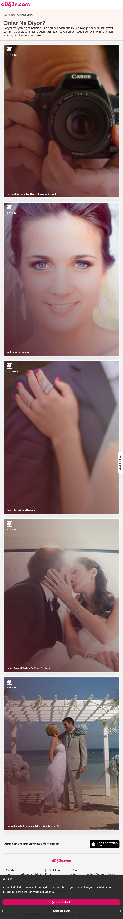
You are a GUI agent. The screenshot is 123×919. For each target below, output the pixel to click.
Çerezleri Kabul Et (61, 902)
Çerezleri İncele (61, 911)
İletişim (38, 874)
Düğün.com (9, 14)
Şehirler (100, 874)
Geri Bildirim (120, 462)
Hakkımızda (25, 874)
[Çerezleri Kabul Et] (119, 878)
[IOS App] (105, 844)
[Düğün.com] (15, 4)
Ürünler (89, 874)
